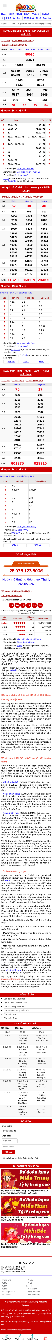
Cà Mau (22, 1043)
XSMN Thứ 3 (18, 197)
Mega (19, 645)
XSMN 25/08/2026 (34, 197)
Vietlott (35, 14)
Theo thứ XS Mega (26, 642)
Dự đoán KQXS (21, 175)
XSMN (19, 14)
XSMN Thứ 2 (22, 1035)
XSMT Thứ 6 (41, 1081)
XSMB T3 (7, 1047)
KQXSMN (5, 197)
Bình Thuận (22, 1078)
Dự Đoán (46, 14)
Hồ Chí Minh (22, 1038)
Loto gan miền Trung (26, 526)
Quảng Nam (40, 385)
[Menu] (6, 5)
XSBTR (11, 361)
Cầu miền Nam (10, 1014)
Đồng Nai (22, 1061)
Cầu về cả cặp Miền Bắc (14, 1006)
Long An (22, 1098)
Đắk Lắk (17, 385)
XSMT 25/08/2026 (34, 381)
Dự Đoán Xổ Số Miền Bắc (13, 1266)
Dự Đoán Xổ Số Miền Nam (13, 1271)
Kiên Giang (22, 1112)
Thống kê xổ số (33, 1291)
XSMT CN (41, 1107)
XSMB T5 (7, 1070)
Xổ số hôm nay (33, 1294)
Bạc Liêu (44, 201)
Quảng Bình (41, 1075)
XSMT (26, 14)
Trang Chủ (6, 1280)
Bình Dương (22, 1086)
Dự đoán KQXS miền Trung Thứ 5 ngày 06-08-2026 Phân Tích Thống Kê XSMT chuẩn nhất (25, 1192)
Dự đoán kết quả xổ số (26, 1166)
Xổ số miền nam (11, 813)
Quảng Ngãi (41, 1098)
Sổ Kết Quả (29, 18)
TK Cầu (29, 1280)
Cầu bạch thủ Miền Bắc (14, 998)
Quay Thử (6, 1339)
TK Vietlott (31, 1288)
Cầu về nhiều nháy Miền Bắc (16, 1010)
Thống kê (19, 1339)
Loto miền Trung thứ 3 (25, 476)
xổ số (24, 355)
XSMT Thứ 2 (41, 1035)
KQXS (6, 178)
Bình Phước (22, 1100)
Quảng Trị (41, 1078)
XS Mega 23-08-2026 (11, 596)
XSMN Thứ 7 (22, 1093)
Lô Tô (29, 1286)
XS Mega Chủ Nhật (21, 591)
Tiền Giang (22, 1109)
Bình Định (41, 1072)
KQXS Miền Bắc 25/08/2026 (14, 45)
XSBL (41, 361)
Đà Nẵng (41, 1061)
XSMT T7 (41, 1093)
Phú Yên (41, 1038)
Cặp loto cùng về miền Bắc (29, 172)
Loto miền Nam (6, 293)
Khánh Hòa (41, 1064)
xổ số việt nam (13, 970)
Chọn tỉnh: (6, 1136)
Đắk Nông (41, 1100)
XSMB (11, 14)
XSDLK (15, 545)
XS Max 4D (7, 1294)
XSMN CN (23, 1107)
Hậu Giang (22, 1103)
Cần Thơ (22, 1066)
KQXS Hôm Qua (13, 18)
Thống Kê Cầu (26, 994)
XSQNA (38, 545)
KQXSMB (5, 41)
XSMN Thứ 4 (22, 1058)
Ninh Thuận (41, 1086)
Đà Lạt (22, 1114)
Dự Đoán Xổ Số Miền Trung (13, 1269)
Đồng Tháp (22, 1041)
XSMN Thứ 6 (22, 1081)
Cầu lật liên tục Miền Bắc (15, 1002)
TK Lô (38, 18)
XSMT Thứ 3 (18, 381)
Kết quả (8, 1152)
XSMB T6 (7, 1081)
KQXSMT (5, 381)
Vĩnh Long (22, 1084)
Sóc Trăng (22, 1064)
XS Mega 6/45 (8, 1291)
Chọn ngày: (7, 1126)
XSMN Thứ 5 (22, 1070)
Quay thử (47, 18)
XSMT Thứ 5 (41, 1070)
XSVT (26, 361)
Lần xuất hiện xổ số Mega (29, 639)
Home (4, 14)
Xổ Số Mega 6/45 (26, 554)
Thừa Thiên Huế (41, 1041)
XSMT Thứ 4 (41, 1058)
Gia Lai (41, 1084)
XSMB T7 (7, 1093)
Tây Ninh (22, 1075)
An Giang (22, 1072)
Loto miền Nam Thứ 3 (23, 293)
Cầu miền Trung (11, 1018)
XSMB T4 (7, 1058)
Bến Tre (13, 201)
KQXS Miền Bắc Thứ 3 (22, 41)
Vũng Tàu (29, 201)
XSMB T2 (7, 1035)
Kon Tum (41, 1112)
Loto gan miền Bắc (25, 168)
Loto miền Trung (7, 476)
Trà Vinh (22, 1089)
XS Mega (5, 591)
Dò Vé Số (26, 1121)
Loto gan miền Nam (26, 343)
